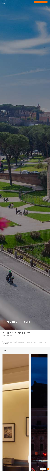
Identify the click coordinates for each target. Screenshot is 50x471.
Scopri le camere (44, 350)
